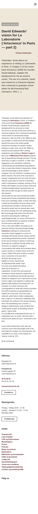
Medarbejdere (7, 442)
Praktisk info (9, 419)
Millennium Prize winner (19, 156)
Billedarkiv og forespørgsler (13, 454)
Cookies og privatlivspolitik (12, 469)
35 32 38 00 (6, 379)
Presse (4, 444)
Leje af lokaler (7, 437)
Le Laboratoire (13, 120)
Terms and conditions (10, 464)
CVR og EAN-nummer (10, 439)
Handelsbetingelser (9, 462)
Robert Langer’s (28, 153)
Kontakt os (8, 392)
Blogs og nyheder (9, 449)
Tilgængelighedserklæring (12, 467)
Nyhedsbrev (6, 452)
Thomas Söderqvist (23, 53)
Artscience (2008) (22, 123)
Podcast (5, 447)
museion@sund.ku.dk (10, 386)
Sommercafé (7, 434)
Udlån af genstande (9, 457)
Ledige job (6, 459)
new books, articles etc (10, 24)
